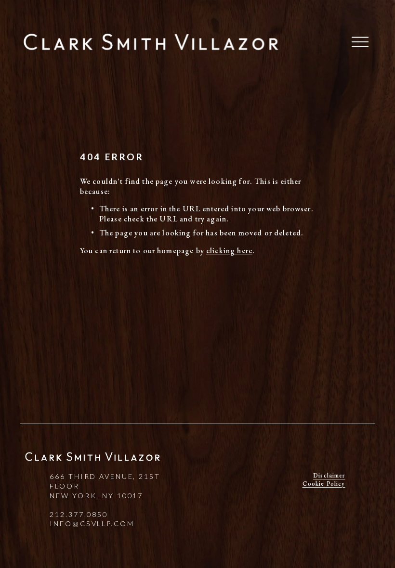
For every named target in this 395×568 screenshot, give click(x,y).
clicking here (229, 250)
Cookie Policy (324, 484)
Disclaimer (329, 475)
